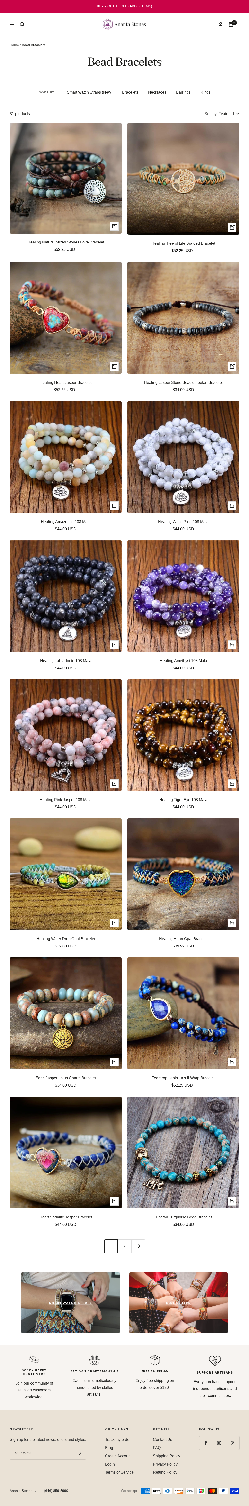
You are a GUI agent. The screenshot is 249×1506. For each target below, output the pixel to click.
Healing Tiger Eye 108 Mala (183, 800)
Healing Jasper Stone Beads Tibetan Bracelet (183, 382)
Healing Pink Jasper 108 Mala (66, 800)
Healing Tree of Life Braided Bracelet (183, 243)
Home (14, 45)
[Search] (22, 24)
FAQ (157, 1448)
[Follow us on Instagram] (219, 1443)
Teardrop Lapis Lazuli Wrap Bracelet (183, 1078)
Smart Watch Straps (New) (89, 92)
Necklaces (157, 92)
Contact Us (162, 1439)
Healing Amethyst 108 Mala (183, 661)
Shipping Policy (166, 1456)
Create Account (118, 1456)
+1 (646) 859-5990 (53, 1491)
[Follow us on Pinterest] (232, 1443)
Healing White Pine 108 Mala (183, 522)
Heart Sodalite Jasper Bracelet (65, 1217)
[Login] (220, 24)
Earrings (183, 92)
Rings (205, 92)
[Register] (79, 1453)
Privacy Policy (165, 1464)
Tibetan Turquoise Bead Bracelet (183, 1217)
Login (110, 1464)
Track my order (118, 1439)
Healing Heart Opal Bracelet (183, 939)
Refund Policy (165, 1472)
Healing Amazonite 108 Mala (66, 522)
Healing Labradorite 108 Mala (65, 661)
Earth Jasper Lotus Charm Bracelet (66, 1078)
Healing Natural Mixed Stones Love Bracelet (65, 242)
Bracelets (130, 92)
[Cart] (231, 24)
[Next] (138, 1246)
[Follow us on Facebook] (206, 1443)
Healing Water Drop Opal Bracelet (65, 939)
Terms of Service (119, 1472)
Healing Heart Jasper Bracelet (66, 382)
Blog (109, 1448)
